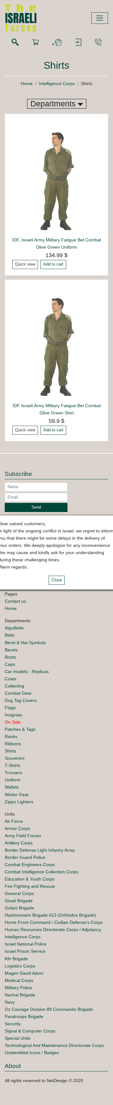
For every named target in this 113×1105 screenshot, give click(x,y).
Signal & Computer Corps (30, 1030)
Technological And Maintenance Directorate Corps (54, 1045)
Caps (10, 664)
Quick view (25, 264)
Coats (10, 678)
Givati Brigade (19, 900)
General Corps (19, 893)
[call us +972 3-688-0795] (98, 42)
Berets (11, 649)
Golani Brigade (19, 907)
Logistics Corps (20, 965)
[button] (57, 42)
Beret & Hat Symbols (25, 642)
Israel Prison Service (25, 951)
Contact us (15, 601)
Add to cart (53, 264)
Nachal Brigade (20, 994)
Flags (10, 707)
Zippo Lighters (19, 801)
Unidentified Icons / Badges (32, 1052)
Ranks (11, 736)
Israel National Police (25, 943)
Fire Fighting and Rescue (30, 886)
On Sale (13, 722)
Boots (10, 657)
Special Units (17, 1038)
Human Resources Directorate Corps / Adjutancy (53, 929)
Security (13, 1023)
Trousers (13, 772)
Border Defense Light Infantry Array (40, 850)
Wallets (12, 787)
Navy (10, 1002)
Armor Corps (17, 828)
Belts (9, 635)
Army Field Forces (23, 835)
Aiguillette (14, 627)
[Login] (78, 42)
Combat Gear (18, 693)
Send (36, 507)
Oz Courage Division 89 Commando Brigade (49, 1009)
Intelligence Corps (57, 83)
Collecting (14, 685)
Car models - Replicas (27, 671)
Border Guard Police (25, 857)
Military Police (18, 987)
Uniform (12, 779)
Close (56, 580)
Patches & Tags (20, 729)
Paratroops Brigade (24, 1016)
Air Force (14, 821)
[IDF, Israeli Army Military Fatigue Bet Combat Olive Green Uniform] (56, 177)
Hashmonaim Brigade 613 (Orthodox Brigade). (51, 915)
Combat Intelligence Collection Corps (41, 871)
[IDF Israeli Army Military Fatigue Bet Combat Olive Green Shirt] (56, 342)
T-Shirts (12, 765)
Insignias (13, 714)
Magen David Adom (24, 973)
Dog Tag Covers (21, 700)
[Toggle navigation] (99, 18)
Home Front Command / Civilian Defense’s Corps (54, 922)
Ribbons (13, 743)
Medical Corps (19, 980)
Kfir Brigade (16, 958)
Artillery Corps (19, 842)
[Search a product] (15, 42)
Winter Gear (17, 794)
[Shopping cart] (35, 42)
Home (27, 83)
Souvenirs (14, 758)
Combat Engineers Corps (30, 864)
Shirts (10, 750)
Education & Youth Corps (29, 878)
